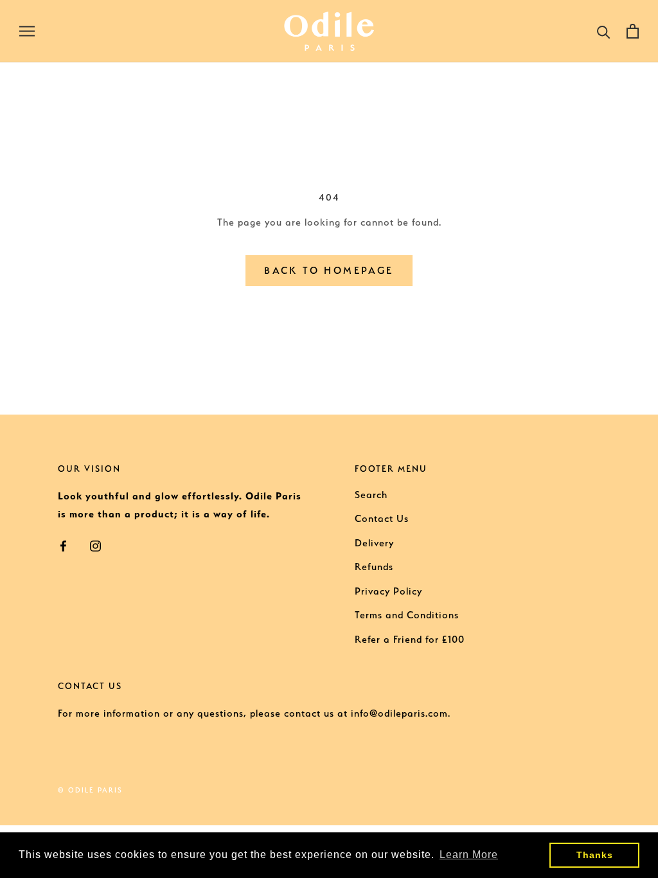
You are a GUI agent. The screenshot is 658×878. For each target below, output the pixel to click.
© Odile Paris (90, 790)
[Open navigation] (27, 31)
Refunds (374, 567)
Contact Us (382, 518)
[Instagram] (95, 545)
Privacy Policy (388, 591)
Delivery (374, 543)
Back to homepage (328, 270)
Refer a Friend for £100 (410, 639)
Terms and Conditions (407, 615)
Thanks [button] (594, 855)
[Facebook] (63, 545)
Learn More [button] (469, 854)
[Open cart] (633, 31)
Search (371, 495)
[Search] (603, 31)
